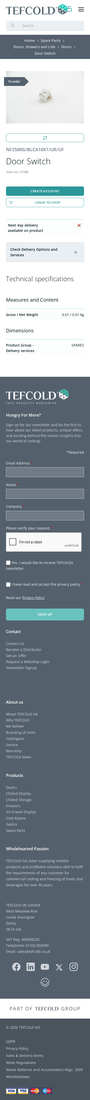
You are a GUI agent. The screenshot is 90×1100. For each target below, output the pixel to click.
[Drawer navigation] (81, 9)
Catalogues (15, 738)
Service (12, 744)
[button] (76, 252)
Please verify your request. (29, 528)
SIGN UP (45, 614)
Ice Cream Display (21, 811)
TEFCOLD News (18, 757)
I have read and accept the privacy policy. (47, 584)
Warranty (14, 750)
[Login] (69, 9)
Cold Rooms (16, 818)
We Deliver (15, 726)
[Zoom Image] (45, 97)
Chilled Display (18, 793)
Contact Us (15, 643)
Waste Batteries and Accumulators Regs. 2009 (44, 1069)
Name (12, 484)
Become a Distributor (24, 649)
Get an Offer (16, 655)
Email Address (19, 463)
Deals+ (11, 787)
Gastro (11, 824)
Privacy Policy (33, 597)
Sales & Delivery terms (25, 1055)
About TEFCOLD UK (22, 714)
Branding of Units (21, 732)
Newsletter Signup (21, 667)
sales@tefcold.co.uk (33, 951)
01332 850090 (37, 945)
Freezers (13, 805)
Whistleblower (18, 1076)
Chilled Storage (19, 799)
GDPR (10, 1041)
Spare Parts (15, 830)
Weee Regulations (21, 1062)
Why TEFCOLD (17, 720)
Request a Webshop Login (28, 661)
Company (15, 506)
